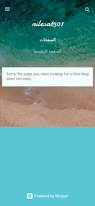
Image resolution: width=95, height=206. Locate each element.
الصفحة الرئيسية (47, 51)
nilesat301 (47, 23)
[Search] (87, 11)
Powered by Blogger (51, 196)
